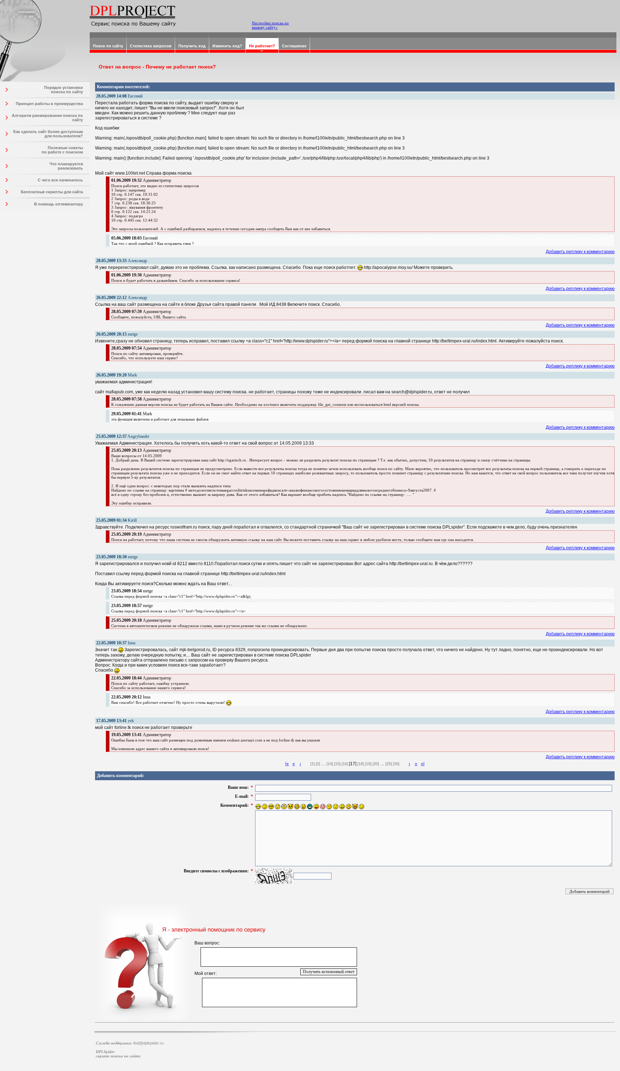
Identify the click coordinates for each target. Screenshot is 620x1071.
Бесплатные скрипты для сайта (52, 192)
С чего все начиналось (60, 180)
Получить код (192, 46)
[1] (312, 764)
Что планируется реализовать (66, 166)
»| (422, 763)
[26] (396, 764)
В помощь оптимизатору (58, 204)
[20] (375, 764)
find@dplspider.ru (148, 1043)
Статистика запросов (151, 46)
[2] (318, 764)
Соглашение (294, 46)
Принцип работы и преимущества (49, 103)
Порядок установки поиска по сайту (63, 89)
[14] (330, 764)
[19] (368, 764)
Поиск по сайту (108, 46)
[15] (337, 764)
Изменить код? (227, 46)
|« (287, 763)
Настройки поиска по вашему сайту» (270, 25)
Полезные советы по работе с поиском (62, 150)
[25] (388, 764)
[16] (345, 764)
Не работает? (262, 46)
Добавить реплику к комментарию (580, 251)
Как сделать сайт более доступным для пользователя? (48, 133)
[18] (360, 764)
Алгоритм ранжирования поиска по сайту (47, 117)
